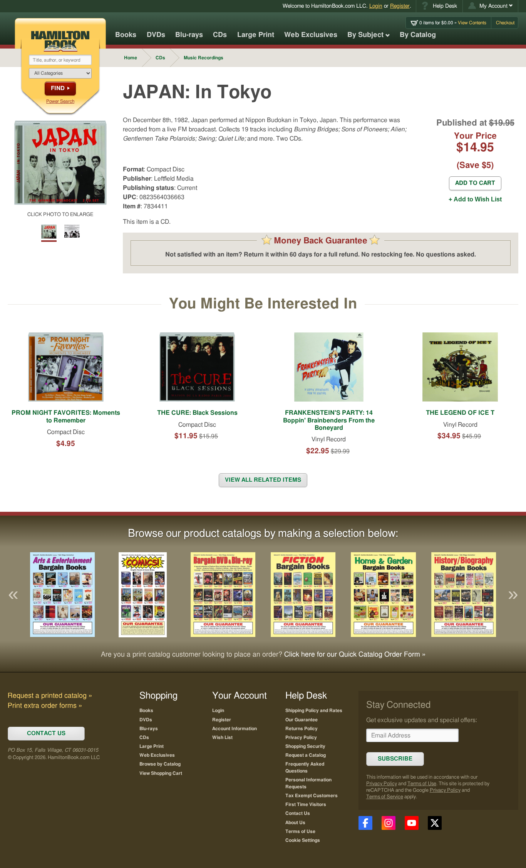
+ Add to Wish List (475, 199)
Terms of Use (421, 783)
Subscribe (395, 759)
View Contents (452, 22)
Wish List (222, 737)
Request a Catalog (305, 755)
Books (125, 35)
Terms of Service (384, 796)
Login (375, 6)
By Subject (365, 35)
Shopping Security (305, 746)
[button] (490, 6)
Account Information (234, 728)
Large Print (255, 35)
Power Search (60, 101)
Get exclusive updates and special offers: (421, 720)
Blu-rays (189, 35)
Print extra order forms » (45, 705)
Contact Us (297, 813)
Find (58, 88)
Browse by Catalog (160, 764)
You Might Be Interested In (263, 304)
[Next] (513, 594)
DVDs (156, 35)
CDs (220, 35)
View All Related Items (263, 480)
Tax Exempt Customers (311, 795)
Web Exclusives (310, 35)
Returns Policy (301, 728)
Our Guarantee (301, 719)
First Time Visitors (305, 804)
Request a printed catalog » (50, 695)
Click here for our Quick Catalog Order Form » (354, 654)
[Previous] (13, 594)
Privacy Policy (381, 783)
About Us (295, 822)
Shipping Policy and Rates (313, 710)
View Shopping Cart (160, 773)
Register (400, 6)
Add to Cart (475, 183)
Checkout (505, 22)
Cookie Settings (302, 840)
